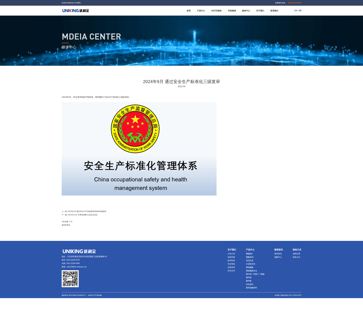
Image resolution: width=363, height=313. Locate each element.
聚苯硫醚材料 (251, 288)
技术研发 (231, 260)
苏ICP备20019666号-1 (77, 295)
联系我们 (274, 10)
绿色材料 (249, 284)
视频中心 (278, 257)
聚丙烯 (249, 277)
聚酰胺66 (250, 257)
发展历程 (231, 257)
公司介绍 (231, 254)
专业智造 (231, 264)
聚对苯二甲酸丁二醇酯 (255, 274)
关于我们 (260, 10)
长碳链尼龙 (250, 264)
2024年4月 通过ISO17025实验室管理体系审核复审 (87, 211)
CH (295, 10)
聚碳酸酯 (249, 267)
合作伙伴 (231, 271)
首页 (189, 10)
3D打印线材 (216, 10)
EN (300, 10)
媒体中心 (246, 10)
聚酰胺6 (249, 254)
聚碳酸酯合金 (251, 271)
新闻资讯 (278, 254)
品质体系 (231, 267)
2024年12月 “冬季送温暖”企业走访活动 (82, 215)
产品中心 (201, 10)
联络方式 (296, 257)
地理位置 (296, 254)
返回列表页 (66, 225)
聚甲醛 (249, 281)
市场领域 (232, 10)
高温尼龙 (249, 260)
